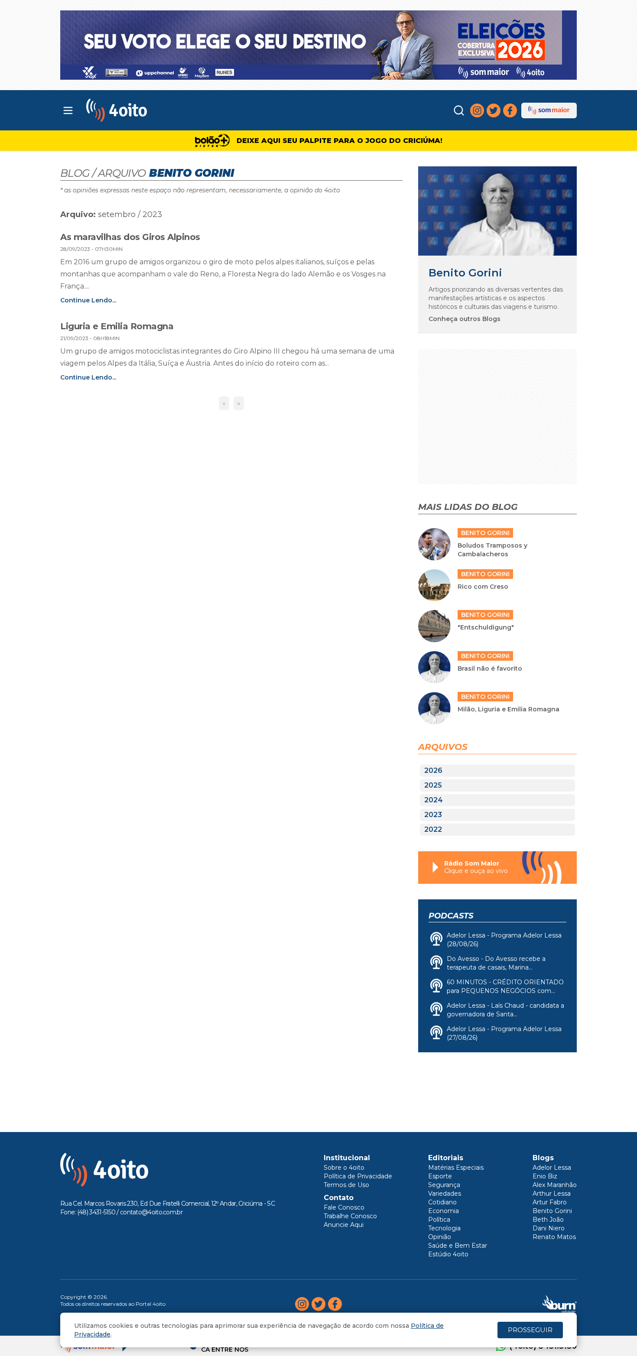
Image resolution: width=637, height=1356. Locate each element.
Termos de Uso (346, 1185)
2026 (433, 770)
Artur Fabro (550, 1202)
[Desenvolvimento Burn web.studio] (560, 1304)
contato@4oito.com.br (151, 1212)
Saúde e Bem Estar (457, 1245)
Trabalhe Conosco (350, 1216)
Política (439, 1219)
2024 (433, 800)
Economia (443, 1211)
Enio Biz (545, 1176)
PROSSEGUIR (530, 1330)
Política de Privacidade (358, 1176)
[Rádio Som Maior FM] (549, 110)
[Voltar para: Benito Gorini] (497, 210)
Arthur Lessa (552, 1193)
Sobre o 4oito (344, 1167)
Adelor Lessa (552, 1167)
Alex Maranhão (555, 1185)
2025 (433, 785)
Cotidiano (442, 1202)
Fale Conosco (344, 1207)
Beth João (548, 1219)
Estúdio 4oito (448, 1254)
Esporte (440, 1176)
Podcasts (451, 916)
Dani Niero (549, 1228)
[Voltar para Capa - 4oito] (155, 110)
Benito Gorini (465, 272)
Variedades (444, 1193)
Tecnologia (444, 1228)
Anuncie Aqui (344, 1225)
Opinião (439, 1237)
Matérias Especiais (456, 1167)
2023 (433, 815)
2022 (433, 829)
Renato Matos (554, 1237)
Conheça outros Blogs (464, 319)
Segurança (444, 1185)
